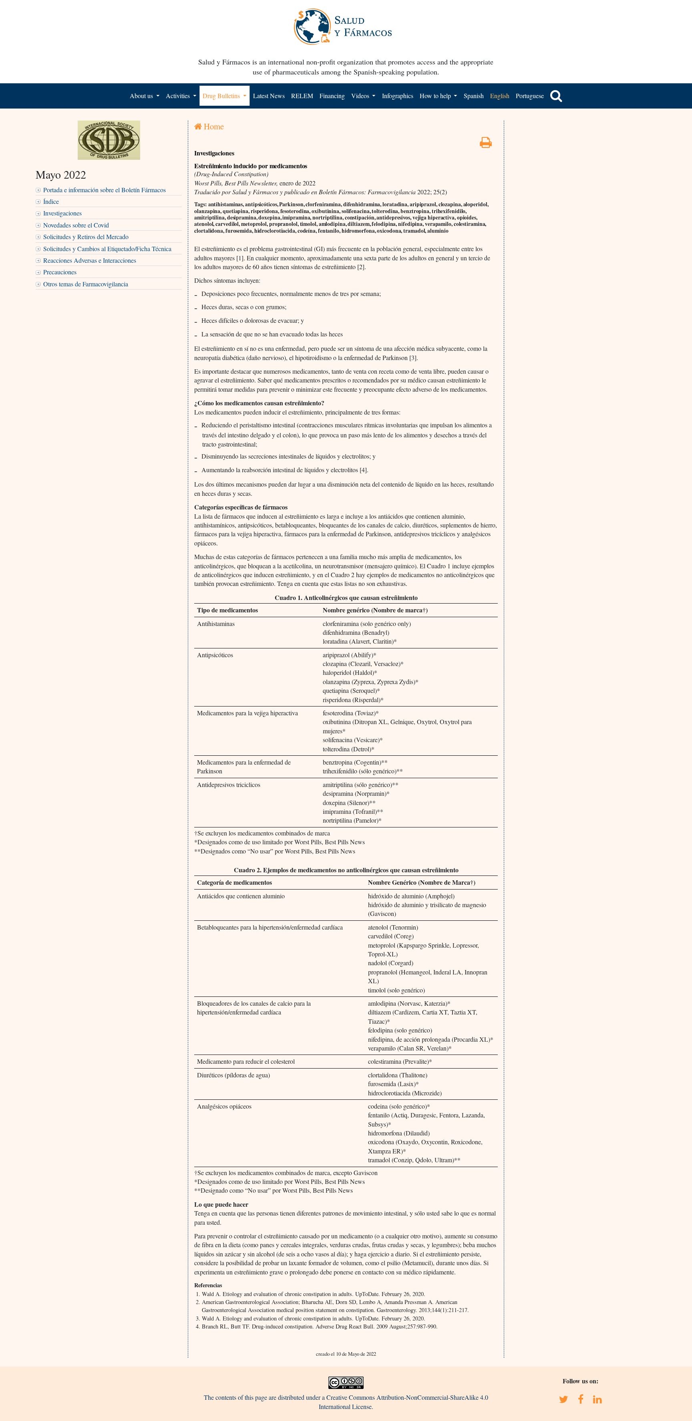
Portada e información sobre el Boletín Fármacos (104, 189)
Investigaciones (62, 213)
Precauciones (59, 272)
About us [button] (142, 95)
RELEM (302, 95)
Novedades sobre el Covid (76, 225)
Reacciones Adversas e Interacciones (89, 260)
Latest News (269, 95)
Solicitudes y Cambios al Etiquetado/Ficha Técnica (107, 248)
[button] (556, 95)
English (499, 95)
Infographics (397, 95)
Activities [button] (178, 95)
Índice (51, 201)
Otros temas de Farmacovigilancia (85, 284)
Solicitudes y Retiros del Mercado (86, 236)
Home (213, 126)
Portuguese (530, 95)
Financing (332, 95)
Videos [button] (361, 95)
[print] (486, 144)
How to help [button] (436, 95)
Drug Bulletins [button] (222, 95)
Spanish (474, 95)
